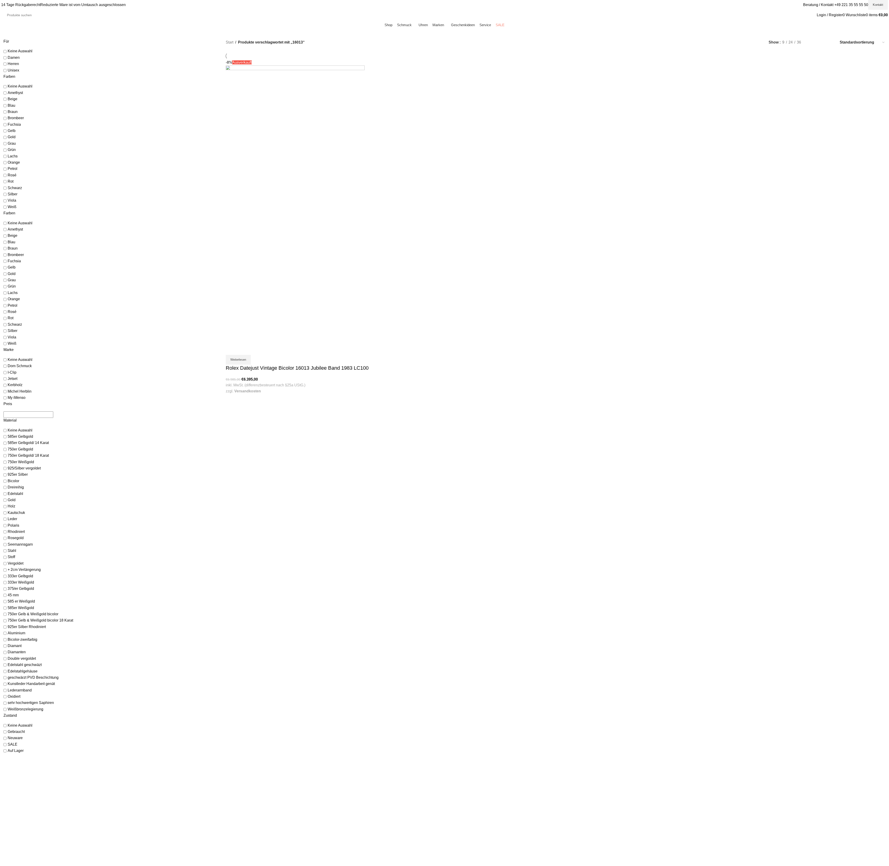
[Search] (65, 15)
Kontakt (878, 4)
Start (229, 42)
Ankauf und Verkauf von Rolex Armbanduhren (259, 826)
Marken (231, 784)
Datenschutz (679, 784)
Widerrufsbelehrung (684, 789)
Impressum (678, 780)
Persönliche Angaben (463, 784)
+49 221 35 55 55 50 (851, 5)
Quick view (231, 349)
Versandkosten (247, 391)
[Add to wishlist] (243, 349)
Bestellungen (457, 780)
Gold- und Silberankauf (243, 821)
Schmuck (232, 775)
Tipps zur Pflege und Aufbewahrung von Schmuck (262, 844)
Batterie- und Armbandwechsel (248, 835)
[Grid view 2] (812, 42)
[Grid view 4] (829, 42)
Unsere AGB (679, 775)
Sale (229, 789)
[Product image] (295, 273)
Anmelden (455, 775)
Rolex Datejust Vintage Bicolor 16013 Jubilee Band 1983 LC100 (297, 368)
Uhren (230, 780)
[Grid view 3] (821, 42)
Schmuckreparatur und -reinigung (250, 830)
